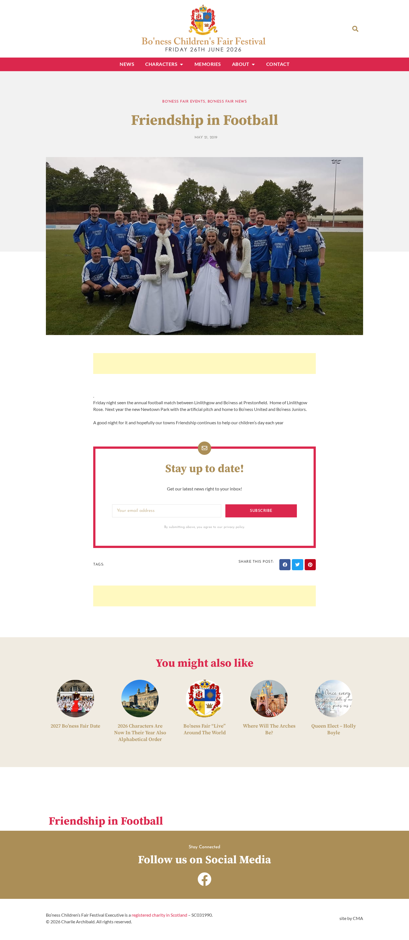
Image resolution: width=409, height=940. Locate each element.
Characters (161, 64)
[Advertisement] (204, 363)
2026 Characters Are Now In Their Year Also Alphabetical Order (140, 733)
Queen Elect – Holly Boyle (333, 729)
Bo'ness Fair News (227, 101)
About (240, 64)
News (127, 64)
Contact (278, 64)
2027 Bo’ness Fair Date (75, 726)
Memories (207, 64)
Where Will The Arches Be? (269, 729)
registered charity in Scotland (159, 914)
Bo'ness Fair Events (183, 101)
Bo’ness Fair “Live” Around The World (204, 729)
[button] (355, 28)
